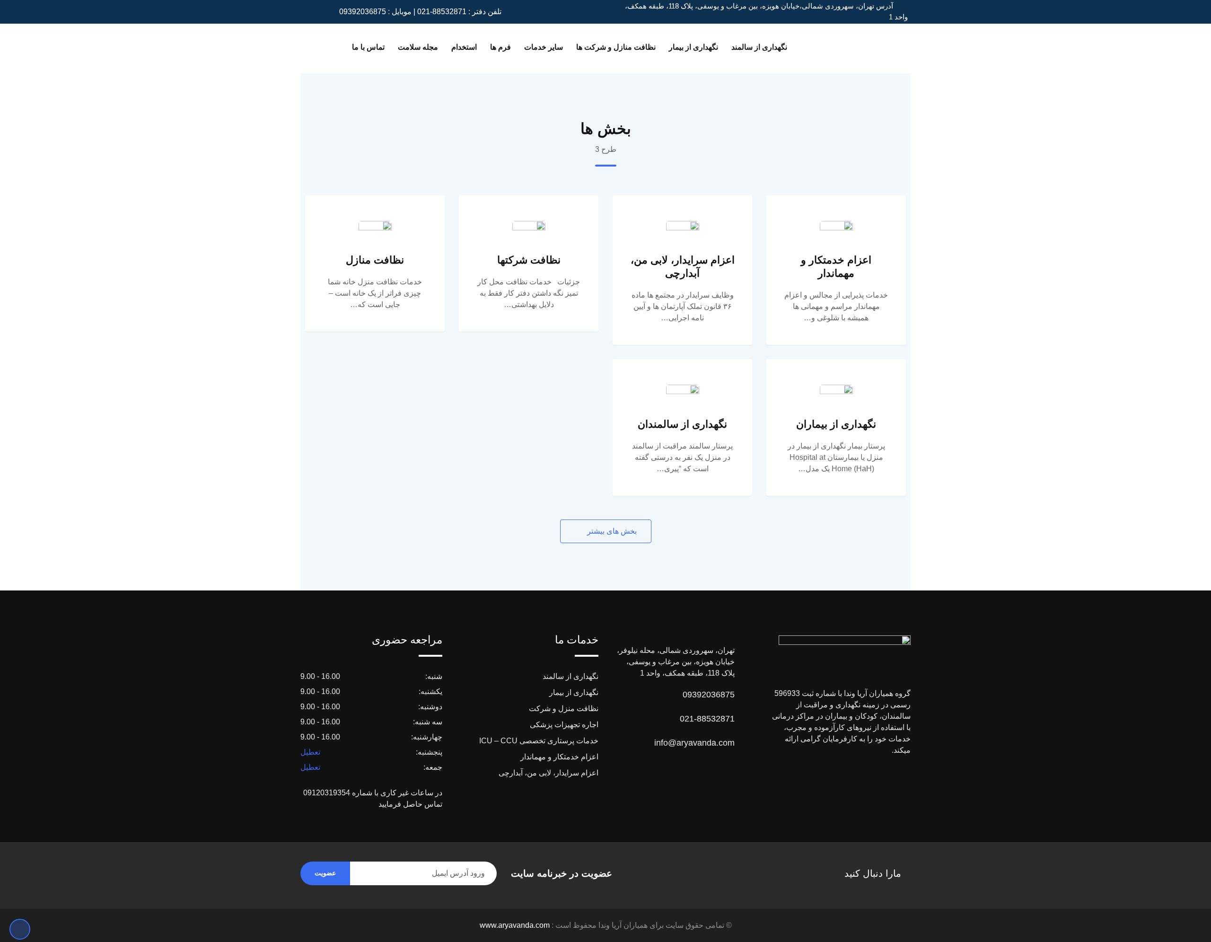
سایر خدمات (543, 47)
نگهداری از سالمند (759, 47)
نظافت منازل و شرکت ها (616, 47)
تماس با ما (368, 47)
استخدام (464, 47)
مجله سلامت (418, 47)
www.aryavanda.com (515, 925)
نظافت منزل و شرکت (563, 708)
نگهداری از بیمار (693, 47)
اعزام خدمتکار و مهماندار (559, 757)
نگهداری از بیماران (836, 424)
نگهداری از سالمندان (682, 424)
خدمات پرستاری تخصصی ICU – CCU (538, 741)
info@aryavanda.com (694, 743)
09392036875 (709, 694)
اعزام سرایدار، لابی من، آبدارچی (548, 773)
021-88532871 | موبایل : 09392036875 (402, 12)
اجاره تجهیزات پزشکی (564, 725)
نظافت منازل (375, 260)
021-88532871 (707, 718)
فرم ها (500, 47)
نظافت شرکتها (529, 260)
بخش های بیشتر (611, 531)
